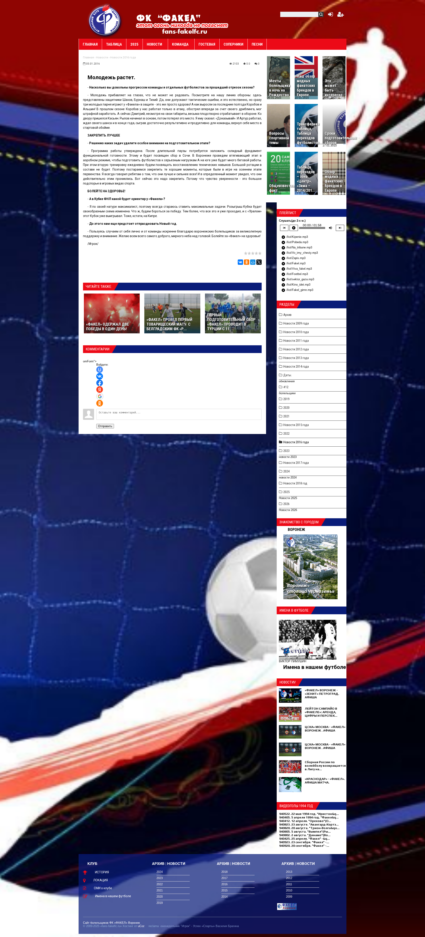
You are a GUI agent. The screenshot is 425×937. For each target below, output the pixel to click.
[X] (259, 262)
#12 (285, 387)
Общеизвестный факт (283, 188)
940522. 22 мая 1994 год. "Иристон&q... (309, 814)
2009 (289, 896)
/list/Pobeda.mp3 (294, 242)
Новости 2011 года (296, 341)
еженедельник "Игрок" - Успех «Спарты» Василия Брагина (199, 926)
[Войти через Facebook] (99, 383)
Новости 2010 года (296, 332)
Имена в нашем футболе (314, 667)
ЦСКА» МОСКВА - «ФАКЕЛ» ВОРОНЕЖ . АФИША (325, 728)
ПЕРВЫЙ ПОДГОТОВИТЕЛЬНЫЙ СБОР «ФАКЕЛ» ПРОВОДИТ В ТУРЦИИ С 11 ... (231, 322)
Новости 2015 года (296, 425)
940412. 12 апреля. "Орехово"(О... (305, 821)
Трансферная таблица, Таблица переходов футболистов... (310, 133)
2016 (224, 884)
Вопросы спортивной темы (279, 138)
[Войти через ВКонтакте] (99, 376)
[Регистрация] (341, 15)
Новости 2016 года (123, 57)
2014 (224, 896)
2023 (286, 451)
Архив (287, 315)
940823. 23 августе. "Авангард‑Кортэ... (309, 824)
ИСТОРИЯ (102, 872)
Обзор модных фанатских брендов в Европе (334, 181)
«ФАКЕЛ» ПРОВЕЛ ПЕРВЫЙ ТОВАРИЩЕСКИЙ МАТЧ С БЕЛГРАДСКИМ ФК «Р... (169, 324)
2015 (224, 890)
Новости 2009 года (296, 323)
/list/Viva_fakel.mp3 (296, 269)
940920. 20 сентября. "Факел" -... (304, 845)
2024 (286, 471)
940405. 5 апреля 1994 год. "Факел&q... (309, 817)
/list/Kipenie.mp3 (294, 237)
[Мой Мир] (252, 262)
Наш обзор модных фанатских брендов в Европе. (306, 85)
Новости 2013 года (296, 358)
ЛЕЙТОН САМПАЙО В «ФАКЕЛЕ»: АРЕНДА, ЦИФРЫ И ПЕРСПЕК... (321, 712)
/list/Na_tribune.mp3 (296, 248)
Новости (102, 57)
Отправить (105, 426)
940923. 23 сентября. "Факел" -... (304, 842)
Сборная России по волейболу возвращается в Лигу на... (325, 765)
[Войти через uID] (99, 369)
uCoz (141, 926)
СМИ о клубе (103, 888)
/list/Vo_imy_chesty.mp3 (299, 253)
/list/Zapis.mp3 (293, 258)
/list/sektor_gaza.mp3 (297, 280)
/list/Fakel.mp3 (293, 264)
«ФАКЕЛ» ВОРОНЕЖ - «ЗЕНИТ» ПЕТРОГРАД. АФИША (322, 693)
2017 (224, 878)
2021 (286, 416)
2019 (286, 399)
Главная (88, 57)
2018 (224, 872)
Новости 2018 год (295, 483)
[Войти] (330, 15)
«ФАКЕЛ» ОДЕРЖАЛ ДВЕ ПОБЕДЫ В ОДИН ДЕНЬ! (107, 326)
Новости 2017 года (296, 463)
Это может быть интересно (333, 88)
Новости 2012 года (296, 349)
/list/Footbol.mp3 (294, 274)
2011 (289, 884)
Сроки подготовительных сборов (341, 138)
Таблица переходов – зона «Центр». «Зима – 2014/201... (306, 179)
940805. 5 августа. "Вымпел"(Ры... (305, 831)
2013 (289, 872)
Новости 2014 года (296, 367)
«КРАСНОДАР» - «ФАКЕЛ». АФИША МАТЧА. (325, 780)
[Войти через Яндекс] (99, 389)
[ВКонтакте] (240, 262)
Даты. (287, 375)
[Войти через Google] (99, 396)
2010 (289, 890)
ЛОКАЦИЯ (100, 880)
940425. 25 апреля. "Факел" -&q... (304, 838)
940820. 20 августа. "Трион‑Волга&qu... (309, 828)
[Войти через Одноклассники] (99, 403)
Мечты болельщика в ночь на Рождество (279, 88)
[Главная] (105, 20)
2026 (286, 504)
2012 (289, 878)
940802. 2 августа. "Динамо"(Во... (304, 835)
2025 (286, 492)
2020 (286, 408)
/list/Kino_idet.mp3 (295, 285)
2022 (286, 434)
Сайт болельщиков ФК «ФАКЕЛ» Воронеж (111, 922)
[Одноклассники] (246, 262)
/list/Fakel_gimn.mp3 (297, 290)
